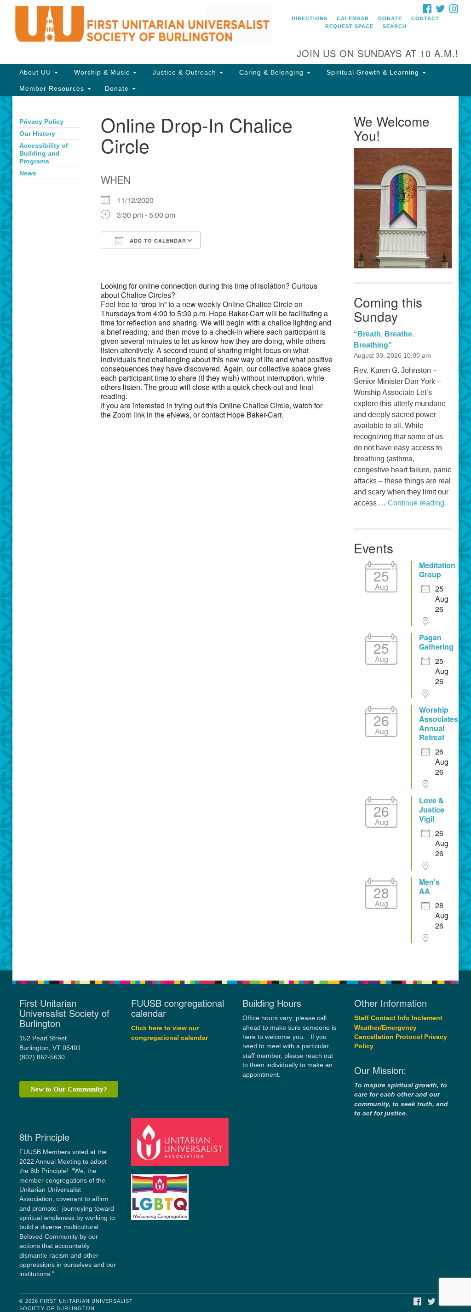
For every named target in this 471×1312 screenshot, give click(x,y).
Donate (390, 18)
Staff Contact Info (382, 1018)
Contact (425, 18)
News (27, 173)
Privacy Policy (41, 121)
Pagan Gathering (436, 642)
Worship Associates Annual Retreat (438, 723)
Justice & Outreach (184, 72)
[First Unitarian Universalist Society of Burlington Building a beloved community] (142, 25)
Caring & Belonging (271, 72)
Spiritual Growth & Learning (372, 72)
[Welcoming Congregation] (161, 1192)
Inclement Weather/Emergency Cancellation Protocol (398, 1027)
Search (395, 26)
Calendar (353, 18)
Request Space (349, 26)
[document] (235, 533)
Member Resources (52, 88)
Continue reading (416, 503)
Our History (37, 133)
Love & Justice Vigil (431, 810)
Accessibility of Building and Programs (43, 153)
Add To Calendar (157, 240)
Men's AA (429, 886)
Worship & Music (102, 72)
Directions (309, 18)
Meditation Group (437, 570)
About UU (36, 72)
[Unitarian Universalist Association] (181, 1141)
